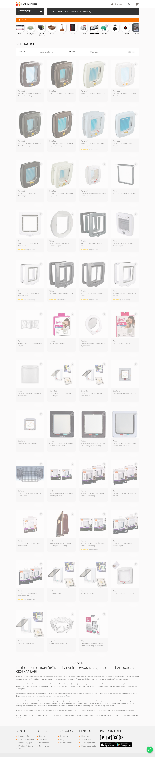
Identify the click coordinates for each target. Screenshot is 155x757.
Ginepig (87, 12)
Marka (72, 52)
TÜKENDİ (38, 105)
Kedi (60, 12)
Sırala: (22, 52)
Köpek (53, 12)
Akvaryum (76, 12)
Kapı (26, 20)
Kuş (66, 12)
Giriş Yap (118, 4)
